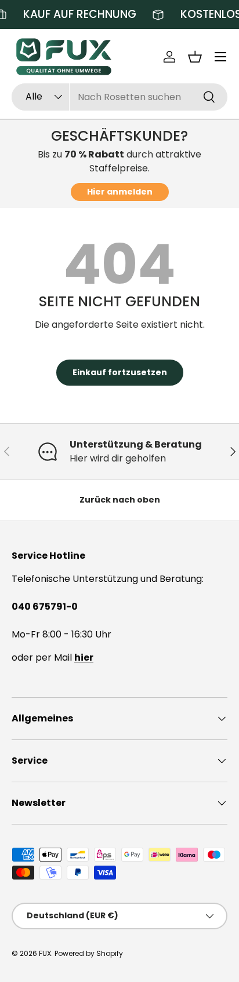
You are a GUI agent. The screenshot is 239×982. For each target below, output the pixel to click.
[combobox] (119, 97)
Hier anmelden (120, 191)
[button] (195, 56)
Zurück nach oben (119, 499)
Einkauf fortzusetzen (120, 372)
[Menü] (220, 56)
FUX (45, 953)
